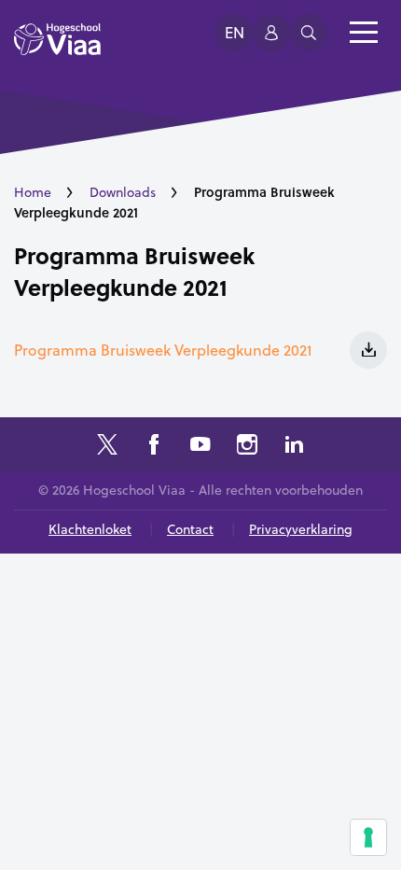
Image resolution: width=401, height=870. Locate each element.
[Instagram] (247, 446)
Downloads (123, 192)
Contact (190, 529)
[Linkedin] (293, 446)
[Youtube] (200, 446)
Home (32, 192)
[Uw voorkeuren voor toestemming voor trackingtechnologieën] (368, 837)
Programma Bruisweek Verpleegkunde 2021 (134, 271)
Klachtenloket (89, 529)
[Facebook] (154, 446)
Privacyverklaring (301, 529)
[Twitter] (107, 446)
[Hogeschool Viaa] (57, 47)
